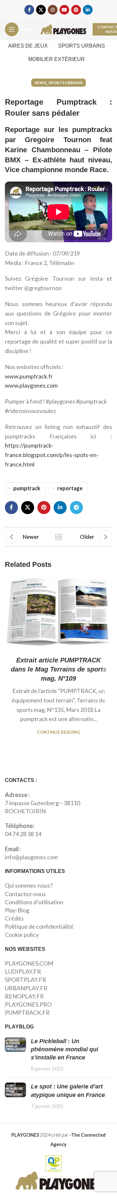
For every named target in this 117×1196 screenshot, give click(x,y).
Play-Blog (17, 910)
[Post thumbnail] (15, 1055)
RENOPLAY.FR (24, 996)
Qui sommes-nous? (29, 885)
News (40, 82)
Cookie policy (22, 934)
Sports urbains (65, 82)
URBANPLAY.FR (26, 988)
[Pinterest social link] (76, 10)
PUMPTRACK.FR (27, 1012)
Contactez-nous (25, 893)
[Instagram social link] (53, 10)
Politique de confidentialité (39, 926)
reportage (70, 488)
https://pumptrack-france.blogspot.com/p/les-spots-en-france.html (51, 455)
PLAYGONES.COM (29, 963)
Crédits (14, 918)
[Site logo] (63, 28)
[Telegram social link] (76, 507)
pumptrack (26, 488)
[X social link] (41, 10)
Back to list (58, 536)
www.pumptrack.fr (29, 376)
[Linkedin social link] (88, 10)
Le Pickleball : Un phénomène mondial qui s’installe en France (64, 1049)
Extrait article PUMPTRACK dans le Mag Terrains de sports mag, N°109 (59, 669)
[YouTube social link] (64, 10)
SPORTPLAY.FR (25, 979)
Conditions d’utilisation (34, 902)
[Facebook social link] (29, 10)
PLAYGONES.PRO (28, 1004)
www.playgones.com (31, 385)
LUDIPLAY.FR (23, 971)
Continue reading (58, 732)
